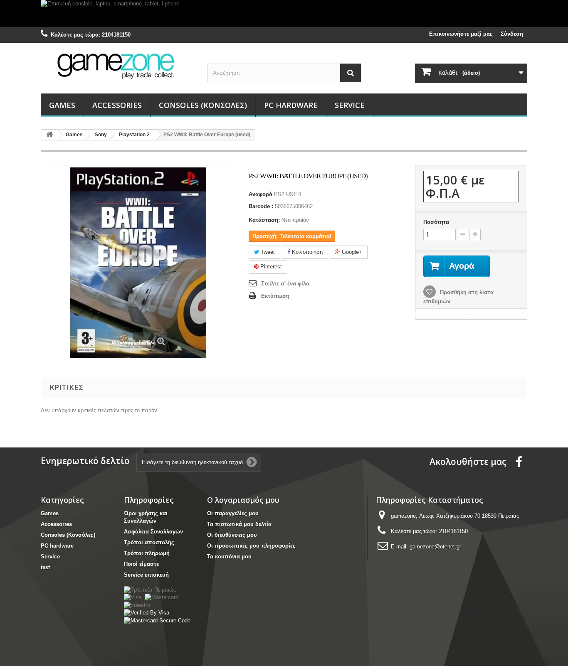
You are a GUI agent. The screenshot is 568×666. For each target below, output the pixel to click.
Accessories (117, 105)
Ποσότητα (436, 222)
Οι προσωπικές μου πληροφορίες (251, 546)
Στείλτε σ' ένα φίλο (285, 283)
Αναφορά (260, 194)
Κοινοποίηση (306, 252)
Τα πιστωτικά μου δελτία (239, 524)
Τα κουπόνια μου (229, 556)
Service (350, 105)
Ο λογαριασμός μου (243, 500)
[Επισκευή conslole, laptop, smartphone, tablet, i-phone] (284, 13)
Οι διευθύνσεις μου (232, 535)
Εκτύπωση (275, 296)
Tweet (267, 252)
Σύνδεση (512, 34)
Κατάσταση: (264, 220)
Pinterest (270, 266)
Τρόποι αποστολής (149, 542)
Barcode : (261, 206)
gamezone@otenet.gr (435, 546)
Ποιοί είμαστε (141, 564)
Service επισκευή (146, 575)
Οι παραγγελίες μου (233, 513)
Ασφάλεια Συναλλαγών (153, 531)
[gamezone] (118, 65)
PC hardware (291, 105)
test (45, 567)
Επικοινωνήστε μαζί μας (461, 34)
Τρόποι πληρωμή (147, 553)
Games (62, 105)
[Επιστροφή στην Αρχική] (49, 135)
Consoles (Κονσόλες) (203, 105)
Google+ (351, 252)
